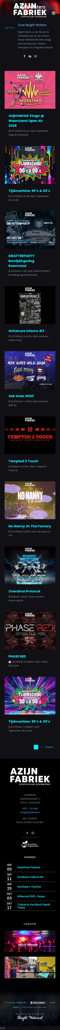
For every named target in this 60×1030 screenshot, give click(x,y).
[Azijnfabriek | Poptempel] (30, 841)
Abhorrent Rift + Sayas (31, 896)
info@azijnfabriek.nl (30, 812)
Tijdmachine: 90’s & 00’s (29, 190)
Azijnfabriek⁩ (21, 1002)
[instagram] (33, 833)
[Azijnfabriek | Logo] (30, 4)
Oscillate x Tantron (29, 886)
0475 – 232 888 (30, 808)
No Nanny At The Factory (29, 526)
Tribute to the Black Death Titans (33, 905)
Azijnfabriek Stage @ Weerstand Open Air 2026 (26, 120)
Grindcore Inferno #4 (30, 877)
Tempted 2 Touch (23, 461)
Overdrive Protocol (24, 591)
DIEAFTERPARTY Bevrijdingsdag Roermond (21, 260)
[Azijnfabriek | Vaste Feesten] (30, 931)
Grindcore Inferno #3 (26, 331)
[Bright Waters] (30, 1017)
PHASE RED (17, 656)
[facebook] (27, 833)
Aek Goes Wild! (21, 396)
